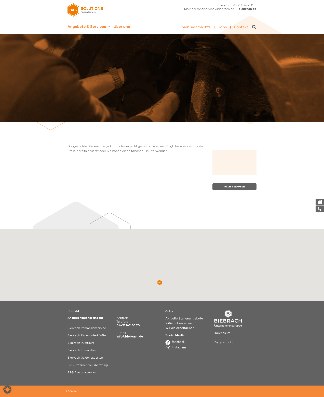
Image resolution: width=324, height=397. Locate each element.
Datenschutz (223, 342)
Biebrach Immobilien (82, 350)
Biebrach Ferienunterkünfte (87, 335)
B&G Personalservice (82, 372)
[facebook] (167, 342)
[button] (159, 282)
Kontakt (241, 27)
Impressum (222, 333)
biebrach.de (247, 9)
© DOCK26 (71, 391)
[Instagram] (167, 348)
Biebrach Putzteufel (81, 343)
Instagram (179, 347)
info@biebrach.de (129, 336)
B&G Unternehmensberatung (88, 365)
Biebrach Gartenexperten (85, 357)
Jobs (222, 27)
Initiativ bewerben (178, 323)
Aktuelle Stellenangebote (184, 318)
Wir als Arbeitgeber (179, 328)
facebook (178, 342)
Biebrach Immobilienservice (87, 328)
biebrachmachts (196, 27)
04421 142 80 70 (128, 325)
